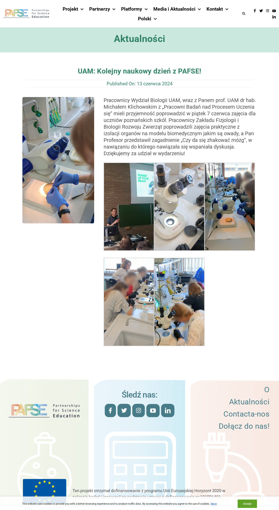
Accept (247, 503)
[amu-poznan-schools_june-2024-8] (58, 99)
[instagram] (267, 10)
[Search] (243, 14)
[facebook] (254, 10)
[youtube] (274, 11)
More (214, 503)
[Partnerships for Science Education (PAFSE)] (26, 10)
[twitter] (261, 10)
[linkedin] (274, 16)
